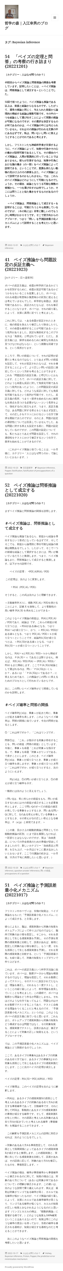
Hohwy (48, 1253)
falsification (17, 470)
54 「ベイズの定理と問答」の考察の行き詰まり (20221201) (30, 61)
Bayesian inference (46, 467)
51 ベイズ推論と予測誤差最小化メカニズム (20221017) (31, 890)
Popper (8, 470)
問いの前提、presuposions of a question (28, 872)
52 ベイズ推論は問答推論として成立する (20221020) (31, 490)
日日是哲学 (28, 467)
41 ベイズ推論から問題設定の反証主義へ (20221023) (31, 264)
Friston (26, 1256)
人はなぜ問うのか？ (31, 245)
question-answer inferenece (27, 870)
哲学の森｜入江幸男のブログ (26, 25)
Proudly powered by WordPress (19, 1267)
